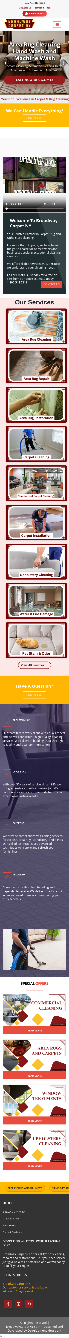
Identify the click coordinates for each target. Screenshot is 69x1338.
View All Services (34, 665)
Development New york (44, 1330)
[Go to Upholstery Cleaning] (34, 561)
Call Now (34, 80)
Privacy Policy (9, 1225)
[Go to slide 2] (34, 90)
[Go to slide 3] (39, 90)
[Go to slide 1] (30, 90)
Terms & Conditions (12, 1232)
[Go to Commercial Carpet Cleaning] (34, 483)
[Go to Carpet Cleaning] (34, 444)
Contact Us (34, 118)
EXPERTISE (18, 823)
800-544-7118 (12, 1218)
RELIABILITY (19, 874)
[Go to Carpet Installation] (34, 522)
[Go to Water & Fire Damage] (34, 601)
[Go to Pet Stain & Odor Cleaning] (34, 640)
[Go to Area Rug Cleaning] (34, 326)
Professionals (21, 720)
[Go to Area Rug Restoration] (34, 404)
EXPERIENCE (19, 771)
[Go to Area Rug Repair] (34, 365)
